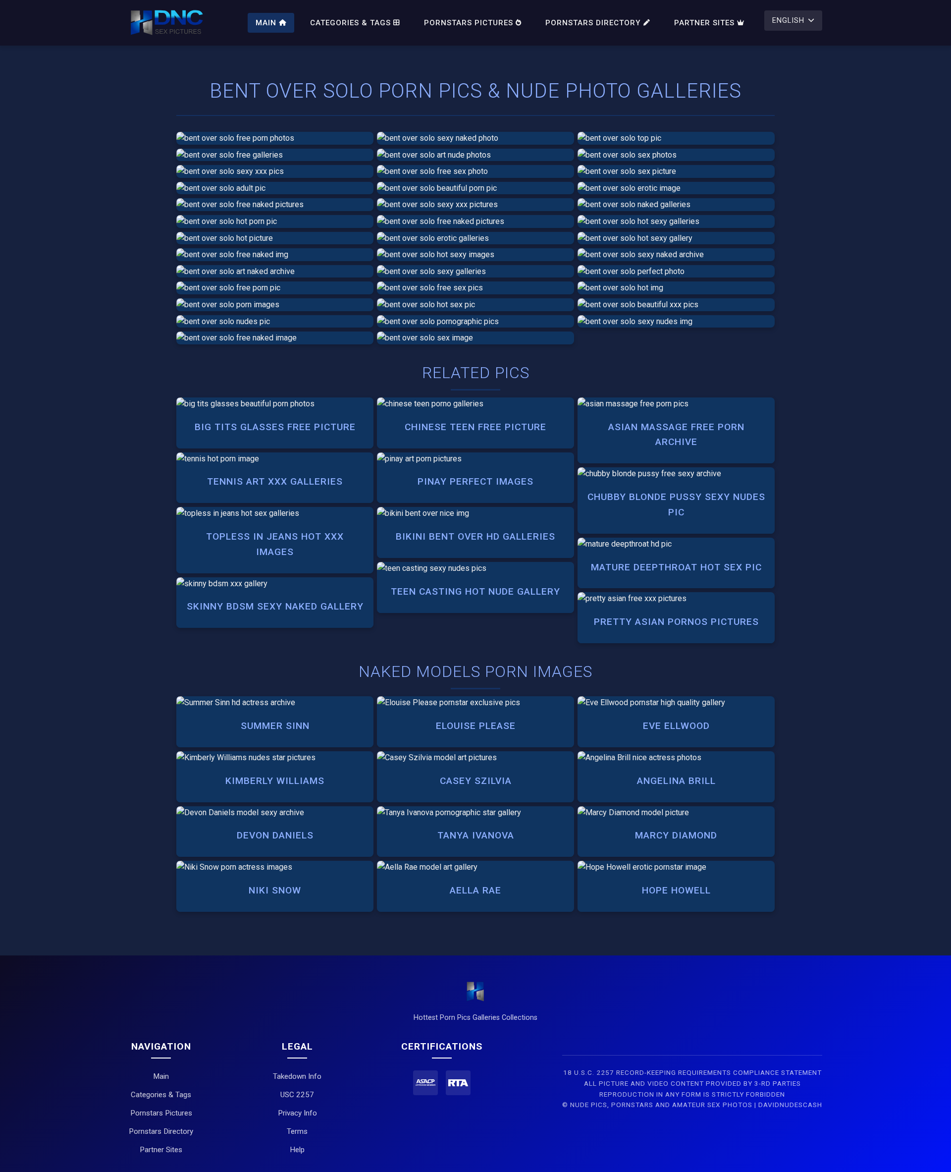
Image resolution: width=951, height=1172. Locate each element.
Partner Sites (704, 22)
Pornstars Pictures (468, 22)
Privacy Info (297, 1113)
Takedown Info (297, 1076)
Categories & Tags (350, 22)
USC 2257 (297, 1094)
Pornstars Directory (593, 22)
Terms (297, 1131)
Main (266, 22)
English (788, 20)
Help (297, 1149)
